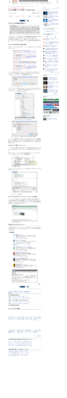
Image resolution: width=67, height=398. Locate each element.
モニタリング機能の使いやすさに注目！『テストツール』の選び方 (19, 352)
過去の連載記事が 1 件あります (14, 305)
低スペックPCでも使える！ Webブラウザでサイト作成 (21, 301)
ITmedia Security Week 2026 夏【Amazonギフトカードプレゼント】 (52, 119)
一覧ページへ (57, 93)
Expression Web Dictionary (17, 277)
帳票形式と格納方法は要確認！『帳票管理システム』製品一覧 (18, 351)
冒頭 (10, 36)
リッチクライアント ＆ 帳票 (18, 238)
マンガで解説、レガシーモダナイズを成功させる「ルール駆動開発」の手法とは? (53, 16)
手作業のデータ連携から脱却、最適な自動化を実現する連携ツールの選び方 (53, 13)
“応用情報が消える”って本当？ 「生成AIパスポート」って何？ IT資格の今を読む (53, 86)
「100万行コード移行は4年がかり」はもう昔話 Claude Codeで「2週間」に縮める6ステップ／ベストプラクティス (21, 319)
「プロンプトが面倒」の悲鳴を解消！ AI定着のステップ (37, 331)
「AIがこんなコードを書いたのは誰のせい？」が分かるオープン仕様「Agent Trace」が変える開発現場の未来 (51, 69)
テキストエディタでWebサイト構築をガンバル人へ (20, 296)
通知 (19, 16)
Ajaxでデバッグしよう (19, 234)
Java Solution (15, 262)
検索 (58, 7)
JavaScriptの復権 (18, 264)
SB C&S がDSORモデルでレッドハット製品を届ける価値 (37, 318)
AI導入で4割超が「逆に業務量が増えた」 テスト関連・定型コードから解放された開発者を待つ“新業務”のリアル (52, 52)
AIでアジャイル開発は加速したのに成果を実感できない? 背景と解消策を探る (53, 20)
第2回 (34, 149)
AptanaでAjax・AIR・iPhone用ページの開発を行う (20, 303)
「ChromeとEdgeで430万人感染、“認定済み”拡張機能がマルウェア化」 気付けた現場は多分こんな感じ (11, 332)
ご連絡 (35, 141)
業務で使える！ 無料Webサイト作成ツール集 (22, 252)
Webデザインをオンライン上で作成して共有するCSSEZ (21, 298)
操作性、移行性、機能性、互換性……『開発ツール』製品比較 (18, 355)
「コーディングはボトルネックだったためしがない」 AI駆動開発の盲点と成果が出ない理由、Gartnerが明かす (52, 42)
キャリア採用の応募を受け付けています (50, 31)
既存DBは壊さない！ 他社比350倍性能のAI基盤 (29, 331)
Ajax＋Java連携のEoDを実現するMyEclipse (22, 258)
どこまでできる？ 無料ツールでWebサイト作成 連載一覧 (18, 291)
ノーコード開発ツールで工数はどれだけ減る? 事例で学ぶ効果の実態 (53, 24)
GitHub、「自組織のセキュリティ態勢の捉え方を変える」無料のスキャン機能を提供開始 (51, 62)
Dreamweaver (24, 37)
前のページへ (22, 20)
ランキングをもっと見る (55, 72)
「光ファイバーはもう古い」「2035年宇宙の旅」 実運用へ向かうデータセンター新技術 (53, 91)
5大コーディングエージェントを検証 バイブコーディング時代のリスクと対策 (53, 82)
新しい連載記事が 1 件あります (14, 295)
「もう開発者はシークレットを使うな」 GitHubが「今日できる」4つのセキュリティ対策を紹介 (52, 65)
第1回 (31, 149)
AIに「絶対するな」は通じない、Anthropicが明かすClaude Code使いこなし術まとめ (53, 78)
